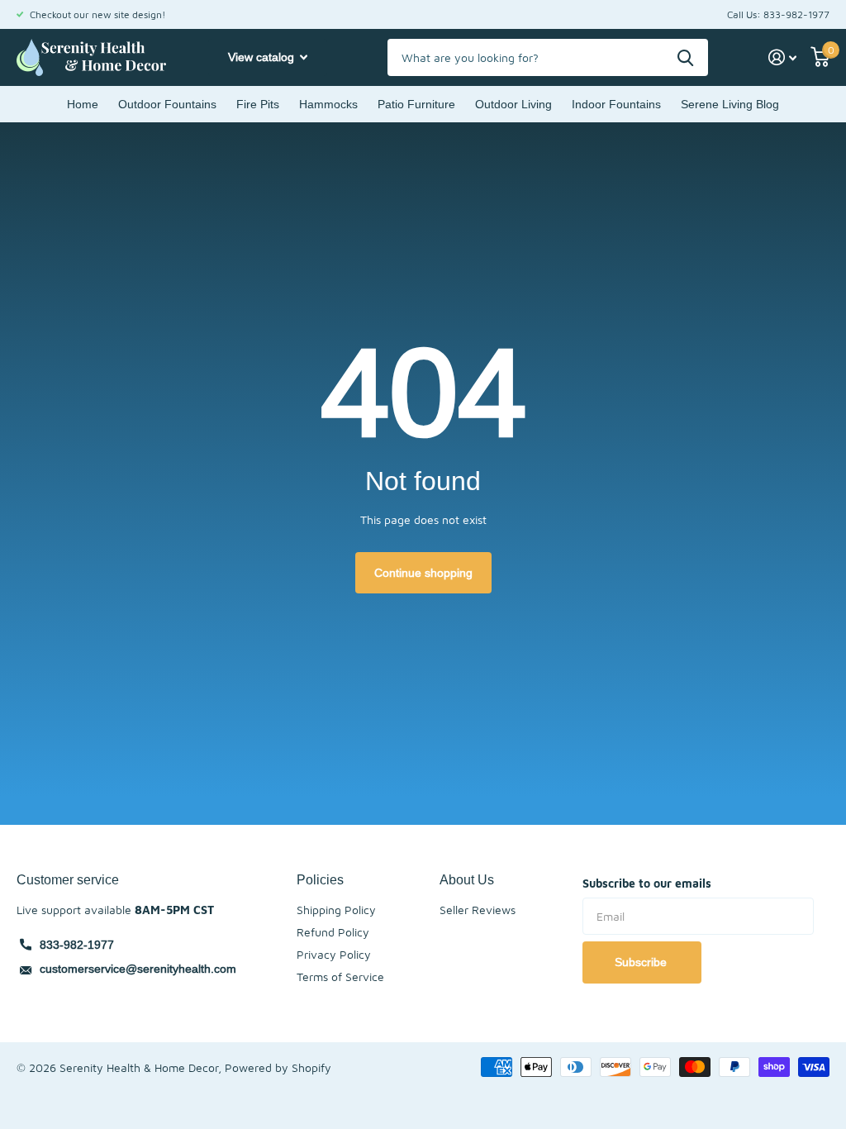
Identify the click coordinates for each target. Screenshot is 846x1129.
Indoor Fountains (616, 104)
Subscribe (642, 962)
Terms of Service (340, 976)
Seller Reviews (478, 910)
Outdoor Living (513, 104)
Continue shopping (423, 572)
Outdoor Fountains (167, 104)
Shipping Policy (336, 910)
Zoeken (685, 57)
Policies (320, 879)
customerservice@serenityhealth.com (138, 968)
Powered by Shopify (278, 1067)
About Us (467, 879)
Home (82, 104)
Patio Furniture (416, 104)
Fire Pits (257, 104)
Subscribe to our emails (646, 883)
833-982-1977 (77, 944)
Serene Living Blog (730, 104)
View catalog (262, 57)
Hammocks (328, 104)
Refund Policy (333, 932)
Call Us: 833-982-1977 (778, 14)
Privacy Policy (334, 954)
